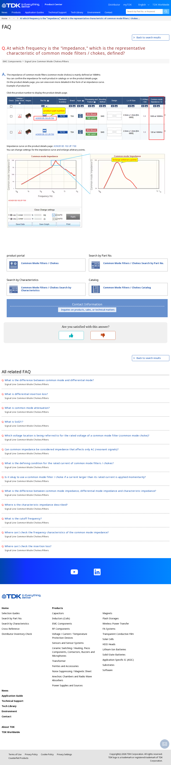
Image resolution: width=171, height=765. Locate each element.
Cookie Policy (47, 754)
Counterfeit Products (18, 758)
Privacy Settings (64, 754)
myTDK (127, 4)
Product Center (53, 4)
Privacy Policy (31, 754)
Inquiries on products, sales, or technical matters (87, 309)
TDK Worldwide (160, 4)
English (142, 4)
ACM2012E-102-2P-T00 (65, 146)
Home (4, 18)
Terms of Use (15, 754)
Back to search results (148, 37)
